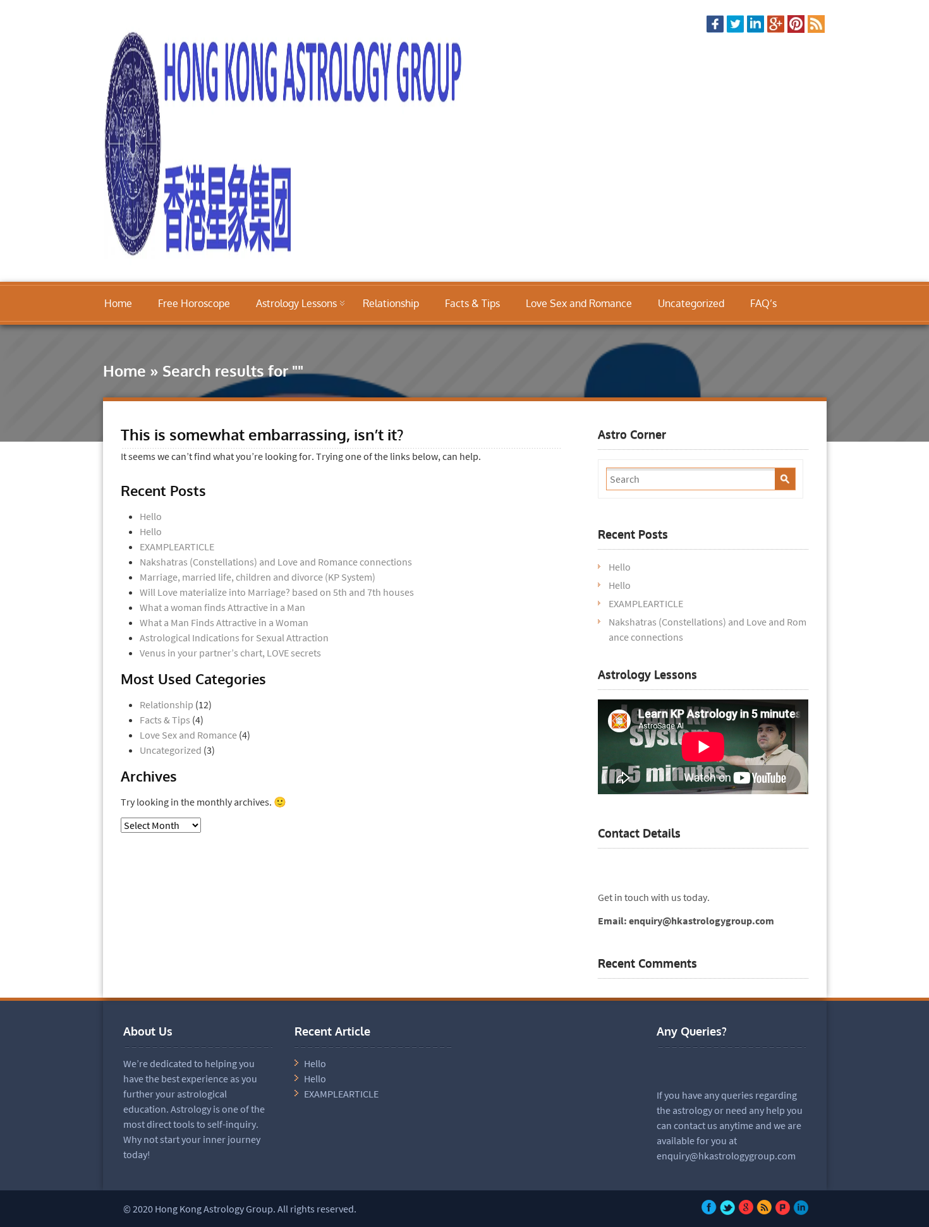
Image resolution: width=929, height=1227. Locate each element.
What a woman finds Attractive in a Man (222, 607)
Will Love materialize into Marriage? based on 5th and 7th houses (277, 592)
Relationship (391, 303)
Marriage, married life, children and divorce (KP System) (257, 577)
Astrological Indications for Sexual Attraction (234, 637)
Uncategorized (691, 303)
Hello (151, 516)
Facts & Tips (472, 303)
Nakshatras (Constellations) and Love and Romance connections (276, 561)
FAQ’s (763, 303)
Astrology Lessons (296, 303)
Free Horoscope (194, 303)
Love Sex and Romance (579, 303)
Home (118, 303)
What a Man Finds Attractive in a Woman (224, 622)
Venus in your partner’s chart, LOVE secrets (230, 652)
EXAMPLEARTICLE (177, 546)
